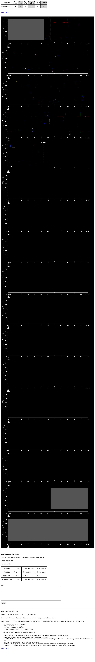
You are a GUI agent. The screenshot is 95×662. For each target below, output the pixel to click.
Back (2, 12)
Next (7, 12)
